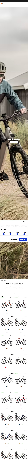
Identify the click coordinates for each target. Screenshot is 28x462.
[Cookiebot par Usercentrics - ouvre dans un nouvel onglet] (24, 221)
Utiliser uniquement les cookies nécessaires (5, 239)
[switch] (11, 234)
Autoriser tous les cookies (22, 239)
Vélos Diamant (4, 280)
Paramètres (24, 236)
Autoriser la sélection (14, 239)
